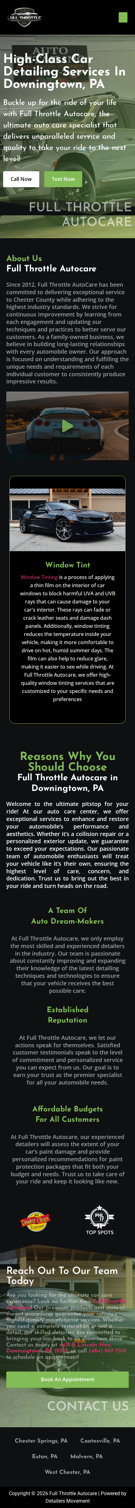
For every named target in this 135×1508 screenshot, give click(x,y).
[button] (123, 17)
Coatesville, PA (100, 1441)
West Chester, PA (67, 1472)
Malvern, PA (86, 1457)
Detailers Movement (68, 1501)
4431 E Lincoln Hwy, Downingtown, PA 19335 (59, 1348)
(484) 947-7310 (107, 1351)
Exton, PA (45, 1457)
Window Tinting (39, 577)
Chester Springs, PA (41, 1441)
